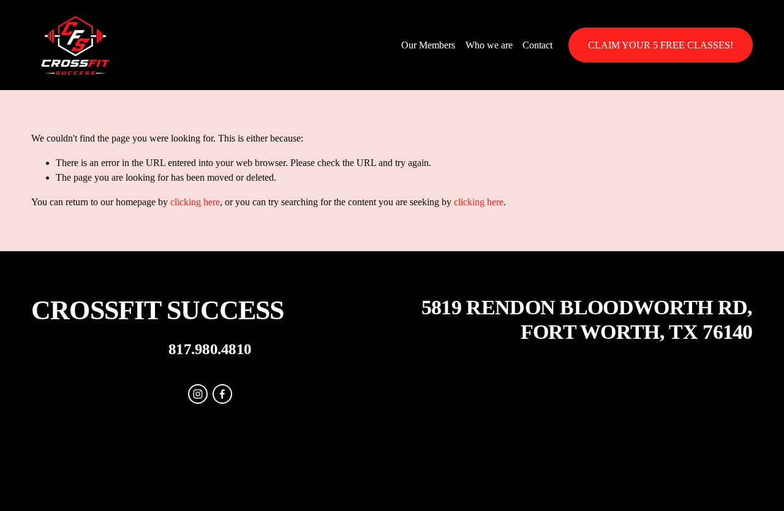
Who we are (489, 45)
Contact (537, 45)
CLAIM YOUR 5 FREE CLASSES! (660, 45)
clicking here (195, 202)
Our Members (428, 45)
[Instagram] (198, 394)
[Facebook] (222, 394)
